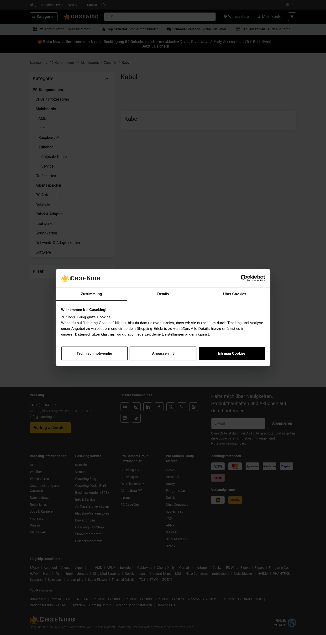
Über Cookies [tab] (234, 294)
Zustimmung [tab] (91, 294)
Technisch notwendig (94, 353)
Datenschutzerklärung (94, 334)
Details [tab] (163, 294)
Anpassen (160, 353)
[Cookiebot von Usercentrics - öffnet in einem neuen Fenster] (244, 278)
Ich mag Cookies (232, 353)
